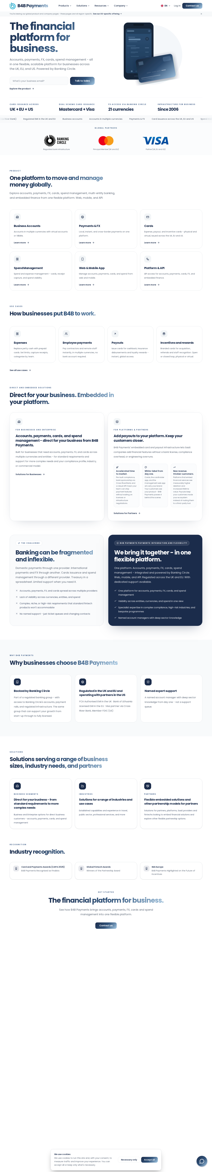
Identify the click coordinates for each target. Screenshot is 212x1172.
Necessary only (129, 1159)
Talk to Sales (82, 80)
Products (64, 5)
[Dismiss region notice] (201, 14)
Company (119, 5)
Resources (100, 5)
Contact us (192, 5)
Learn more (20, 242)
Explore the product (20, 88)
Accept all (149, 1159)
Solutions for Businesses (28, 474)
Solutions (81, 5)
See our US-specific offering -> (107, 14)
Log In (177, 5)
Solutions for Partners (125, 513)
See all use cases (19, 370)
